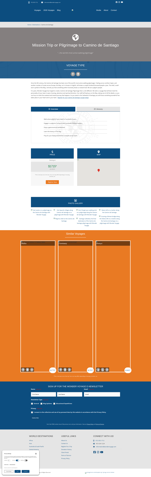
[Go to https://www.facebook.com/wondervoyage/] (116, 2)
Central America (34, 449)
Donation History (66, 449)
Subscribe (35, 418)
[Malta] (38, 306)
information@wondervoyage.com (52, 2)
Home (29, 25)
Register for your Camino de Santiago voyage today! (73, 97)
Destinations (36, 25)
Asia (30, 443)
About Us (64, 440)
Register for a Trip (66, 446)
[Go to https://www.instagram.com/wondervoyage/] (119, 2)
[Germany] (75, 306)
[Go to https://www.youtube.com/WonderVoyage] (122, 2)
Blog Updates (47, 403)
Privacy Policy (101, 412)
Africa (31, 440)
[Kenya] (113, 306)
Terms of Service (100, 424)
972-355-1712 (34, 2)
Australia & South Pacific (36, 446)
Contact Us (64, 443)
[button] (52, 182)
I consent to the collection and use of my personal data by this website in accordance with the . (70, 412)
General (36, 403)
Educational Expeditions (64, 403)
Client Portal (65, 452)
